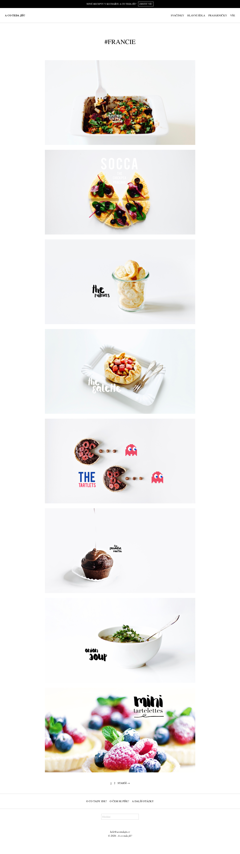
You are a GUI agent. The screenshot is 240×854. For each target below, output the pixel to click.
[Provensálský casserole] (120, 102)
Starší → (124, 783)
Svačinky (177, 15)
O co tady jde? (96, 801)
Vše (232, 15)
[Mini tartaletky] (120, 730)
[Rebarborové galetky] (120, 371)
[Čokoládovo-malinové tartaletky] (120, 461)
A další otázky (143, 801)
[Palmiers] (120, 281)
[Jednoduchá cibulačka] (120, 640)
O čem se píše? (119, 801)
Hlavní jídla (196, 15)
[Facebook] (118, 826)
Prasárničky (217, 15)
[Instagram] (122, 826)
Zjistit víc (145, 3)
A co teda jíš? (15, 15)
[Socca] (120, 192)
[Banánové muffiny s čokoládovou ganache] (120, 550)
